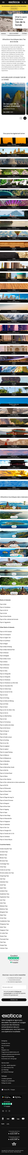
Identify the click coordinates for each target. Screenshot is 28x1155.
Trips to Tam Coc (4, 827)
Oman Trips (3, 918)
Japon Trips (3, 888)
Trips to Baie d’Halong (6, 646)
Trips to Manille (4, 764)
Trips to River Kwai (5, 806)
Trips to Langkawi (4, 746)
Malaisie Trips (3, 906)
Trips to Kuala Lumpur (6, 737)
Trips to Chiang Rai (5, 676)
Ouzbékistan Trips (5, 921)
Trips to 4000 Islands (6, 631)
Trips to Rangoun (4, 803)
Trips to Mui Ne (4, 770)
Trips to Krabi (3, 734)
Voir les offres (14, 8)
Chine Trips (3, 866)
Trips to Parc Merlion (5, 779)
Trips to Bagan (4, 643)
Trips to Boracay (4, 667)
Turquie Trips (3, 945)
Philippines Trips (4, 924)
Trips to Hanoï (4, 707)
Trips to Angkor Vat (5, 637)
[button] (14, 999)
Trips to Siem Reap (5, 815)
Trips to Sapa (3, 812)
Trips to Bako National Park (7, 649)
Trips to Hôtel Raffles (6, 716)
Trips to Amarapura (5, 634)
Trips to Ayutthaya (5, 640)
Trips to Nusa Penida (5, 616)
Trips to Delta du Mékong (7, 701)
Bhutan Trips (3, 857)
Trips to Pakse (4, 776)
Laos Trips (2, 900)
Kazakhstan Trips (4, 894)
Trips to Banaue (4, 652)
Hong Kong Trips (4, 876)
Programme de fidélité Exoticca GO (10, 1052)
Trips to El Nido (4, 704)
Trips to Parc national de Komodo (9, 619)
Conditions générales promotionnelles (10, 1054)
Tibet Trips (3, 942)
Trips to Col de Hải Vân (6, 692)
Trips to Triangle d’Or (5, 830)
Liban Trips (3, 903)
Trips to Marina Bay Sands (7, 767)
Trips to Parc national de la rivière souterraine (12, 782)
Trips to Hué (3, 719)
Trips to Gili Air (4, 610)
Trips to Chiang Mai (5, 673)
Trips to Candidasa (5, 607)
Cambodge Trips (4, 863)
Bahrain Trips (3, 854)
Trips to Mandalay (5, 761)
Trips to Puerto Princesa (6, 800)
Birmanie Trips (4, 860)
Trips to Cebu (3, 670)
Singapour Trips (4, 930)
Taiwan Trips (3, 936)
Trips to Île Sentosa (5, 722)
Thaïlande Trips (4, 939)
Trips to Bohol (3, 661)
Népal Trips (3, 915)
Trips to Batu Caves (5, 658)
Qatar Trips (3, 927)
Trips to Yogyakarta (5, 622)
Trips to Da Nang (4, 698)
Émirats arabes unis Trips (7, 873)
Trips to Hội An (4, 713)
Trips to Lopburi (4, 749)
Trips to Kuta (3, 613)
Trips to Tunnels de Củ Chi (7, 833)
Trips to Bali (3, 604)
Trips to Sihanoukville (6, 818)
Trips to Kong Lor (4, 731)
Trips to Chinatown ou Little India (9, 682)
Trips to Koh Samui (5, 728)
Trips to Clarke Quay (5, 688)
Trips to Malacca (4, 755)
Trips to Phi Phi (4, 785)
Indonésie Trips (4, 882)
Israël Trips (3, 885)
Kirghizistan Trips (4, 897)
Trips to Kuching (4, 740)
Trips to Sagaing (4, 809)
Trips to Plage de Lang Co (7, 797)
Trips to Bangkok (4, 655)
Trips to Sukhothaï (5, 824)
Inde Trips (2, 879)
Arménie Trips (4, 851)
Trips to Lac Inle (4, 743)
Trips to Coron (4, 695)
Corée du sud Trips (5, 870)
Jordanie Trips (4, 891)
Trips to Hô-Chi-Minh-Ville (7, 710)
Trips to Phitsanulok (5, 788)
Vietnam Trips (4, 948)
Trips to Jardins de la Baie (7, 725)
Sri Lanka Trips (4, 933)
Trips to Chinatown (5, 679)
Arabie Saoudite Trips (6, 848)
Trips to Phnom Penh (5, 791)
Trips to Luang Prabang (6, 752)
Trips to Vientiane (5, 836)
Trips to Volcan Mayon (6, 839)
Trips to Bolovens (4, 664)
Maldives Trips (4, 909)
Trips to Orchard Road (6, 773)
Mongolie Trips (4, 912)
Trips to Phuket (4, 794)
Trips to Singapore (5, 821)
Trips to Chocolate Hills (6, 685)
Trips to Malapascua (5, 758)
